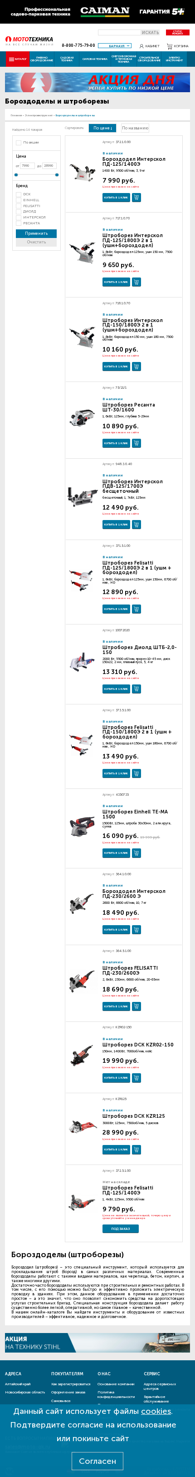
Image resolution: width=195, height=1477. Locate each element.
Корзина (181, 46)
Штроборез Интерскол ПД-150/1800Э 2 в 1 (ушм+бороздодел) (132, 325)
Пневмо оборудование (41, 59)
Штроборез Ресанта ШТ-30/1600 (128, 407)
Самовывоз (60, 1400)
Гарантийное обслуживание (156, 1398)
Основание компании (116, 1384)
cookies (156, 1411)
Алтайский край (17, 1384)
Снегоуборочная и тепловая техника (124, 59)
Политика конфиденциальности (116, 1394)
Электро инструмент (174, 59)
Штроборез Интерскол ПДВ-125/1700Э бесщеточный (132, 487)
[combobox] (115, 46)
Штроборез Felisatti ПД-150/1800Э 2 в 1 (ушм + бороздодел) (137, 732)
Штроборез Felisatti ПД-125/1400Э (127, 1190)
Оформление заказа (68, 1392)
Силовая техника (95, 59)
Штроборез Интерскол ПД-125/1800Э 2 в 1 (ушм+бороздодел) (132, 240)
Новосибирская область (25, 1392)
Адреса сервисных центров (160, 1386)
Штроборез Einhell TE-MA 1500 (135, 814)
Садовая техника (66, 59)
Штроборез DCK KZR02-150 (138, 1045)
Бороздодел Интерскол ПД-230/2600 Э (134, 893)
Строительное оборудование (149, 59)
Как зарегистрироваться (71, 1384)
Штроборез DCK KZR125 (133, 1116)
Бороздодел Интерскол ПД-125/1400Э (134, 161)
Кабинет (153, 46)
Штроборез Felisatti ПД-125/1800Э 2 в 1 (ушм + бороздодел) (136, 568)
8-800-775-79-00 (78, 45)
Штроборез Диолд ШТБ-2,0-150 (139, 649)
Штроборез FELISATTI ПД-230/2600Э (130, 970)
